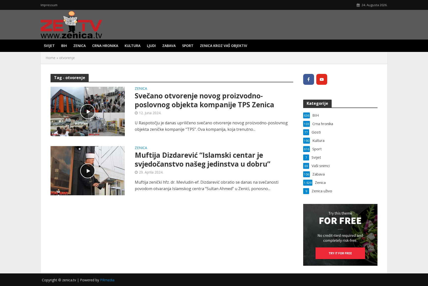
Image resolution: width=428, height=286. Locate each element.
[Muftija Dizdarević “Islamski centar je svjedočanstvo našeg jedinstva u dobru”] (88, 170)
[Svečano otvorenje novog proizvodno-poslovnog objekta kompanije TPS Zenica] (88, 111)
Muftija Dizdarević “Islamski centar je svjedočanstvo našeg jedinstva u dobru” (202, 159)
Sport (187, 45)
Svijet (49, 45)
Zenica (79, 45)
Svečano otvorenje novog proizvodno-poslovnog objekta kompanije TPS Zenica (204, 100)
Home (50, 57)
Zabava (169, 45)
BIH (64, 45)
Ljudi (151, 45)
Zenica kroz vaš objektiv (223, 45)
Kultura (132, 45)
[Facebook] (308, 79)
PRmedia (107, 280)
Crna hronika (105, 45)
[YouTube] (321, 79)
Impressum (49, 5)
